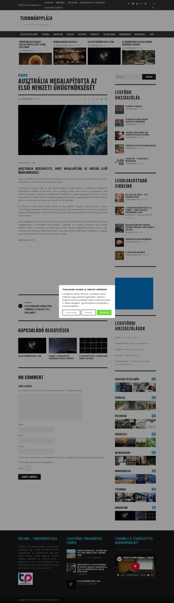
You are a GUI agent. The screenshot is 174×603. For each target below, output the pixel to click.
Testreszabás (71, 312)
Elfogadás (104, 312)
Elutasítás (88, 312)
